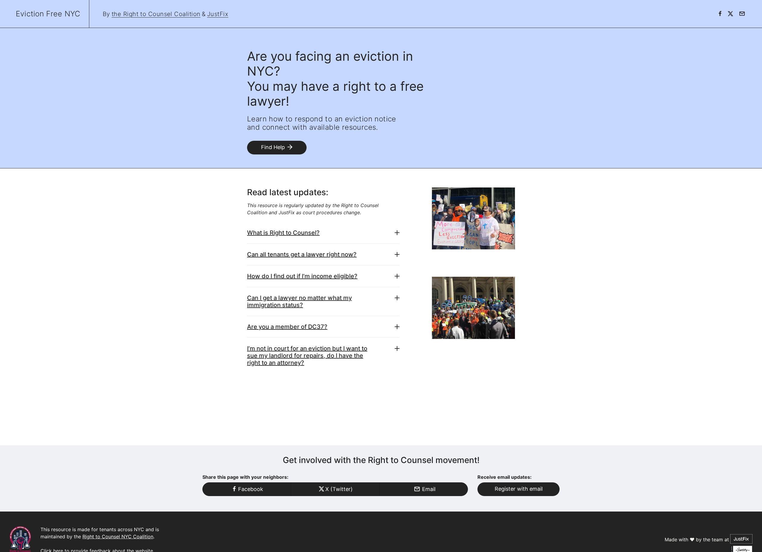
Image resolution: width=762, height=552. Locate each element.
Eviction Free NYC (48, 13)
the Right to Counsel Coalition (156, 14)
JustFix (217, 14)
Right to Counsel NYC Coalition (117, 537)
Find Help (273, 147)
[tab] (323, 232)
